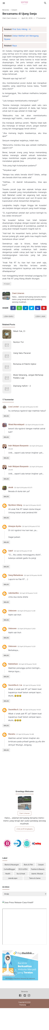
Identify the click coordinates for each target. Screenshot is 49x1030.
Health (7, 874)
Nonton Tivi (18, 342)
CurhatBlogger (9, 869)
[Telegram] (25, 308)
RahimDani (13, 664)
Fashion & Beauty (37, 869)
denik (10, 487)
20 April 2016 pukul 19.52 (31, 685)
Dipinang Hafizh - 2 (22, 386)
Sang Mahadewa (15, 575)
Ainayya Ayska (14, 526)
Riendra (11, 734)
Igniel (28, 1005)
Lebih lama (40, 316)
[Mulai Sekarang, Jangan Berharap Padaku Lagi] (6, 377)
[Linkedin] (37, 308)
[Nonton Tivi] (6, 345)
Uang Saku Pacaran (22, 353)
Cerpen (7, 284)
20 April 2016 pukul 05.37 (23, 487)
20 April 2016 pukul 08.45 (33, 575)
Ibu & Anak (21, 874)
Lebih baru (8, 316)
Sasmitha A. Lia (15, 685)
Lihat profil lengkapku (24, 829)
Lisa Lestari (13, 407)
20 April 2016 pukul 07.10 (31, 526)
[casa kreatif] (17, 902)
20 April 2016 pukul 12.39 (26, 611)
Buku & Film (28, 865)
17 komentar (41, 18)
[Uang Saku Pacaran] (6, 356)
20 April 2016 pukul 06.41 (32, 505)
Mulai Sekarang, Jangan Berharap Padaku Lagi (28, 376)
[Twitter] (19, 308)
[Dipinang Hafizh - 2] (6, 388)
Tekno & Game (34, 878)
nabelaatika (13, 593)
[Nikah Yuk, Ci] (6, 334)
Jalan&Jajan (12, 878)
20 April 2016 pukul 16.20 (27, 664)
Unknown (12, 611)
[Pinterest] (44, 308)
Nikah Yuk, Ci (19, 331)
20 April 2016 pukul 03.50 (29, 407)
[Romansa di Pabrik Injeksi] (6, 367)
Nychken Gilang (15, 505)
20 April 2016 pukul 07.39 (22, 551)
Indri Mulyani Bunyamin (18, 446)
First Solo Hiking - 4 (21, 29)
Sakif (10, 551)
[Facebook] (13, 308)
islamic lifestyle (37, 874)
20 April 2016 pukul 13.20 (26, 646)
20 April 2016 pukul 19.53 (31, 710)
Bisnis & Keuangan (12, 865)
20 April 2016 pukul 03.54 (34, 425)
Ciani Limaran (18, 293)
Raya (14, 45)
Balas (6, 416)
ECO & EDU (23, 869)
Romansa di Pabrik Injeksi (24, 364)
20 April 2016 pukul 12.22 (28, 593)
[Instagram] (28, 996)
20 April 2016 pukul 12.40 (26, 628)
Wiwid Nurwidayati (16, 424)
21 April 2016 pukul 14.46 (25, 734)
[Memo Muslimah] (24, 3)
